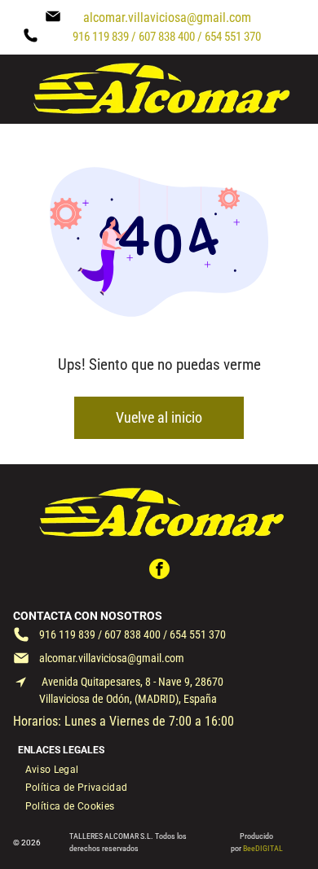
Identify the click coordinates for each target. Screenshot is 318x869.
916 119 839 (67, 634)
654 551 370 (198, 634)
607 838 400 (132, 634)
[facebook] (159, 571)
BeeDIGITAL (263, 848)
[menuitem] (52, 769)
